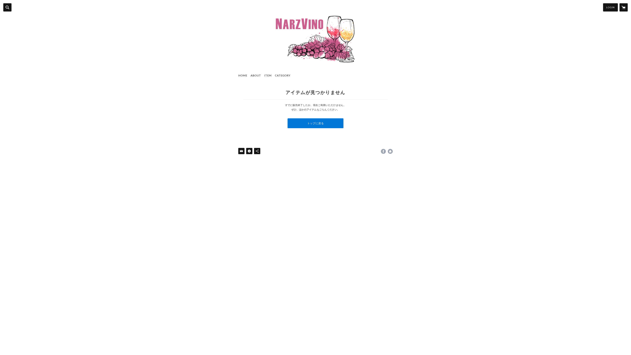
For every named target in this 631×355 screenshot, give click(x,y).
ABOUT (256, 75)
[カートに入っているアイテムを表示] (623, 7)
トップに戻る (315, 123)
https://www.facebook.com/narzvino (383, 151)
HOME (242, 75)
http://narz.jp (390, 151)
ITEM (268, 75)
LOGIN (610, 7)
